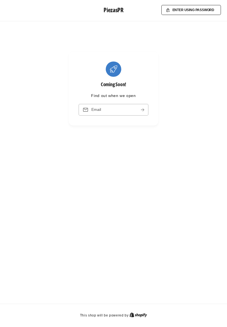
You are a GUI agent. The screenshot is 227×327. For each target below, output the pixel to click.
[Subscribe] (142, 110)
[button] (191, 10)
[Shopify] (138, 315)
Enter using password (193, 10)
